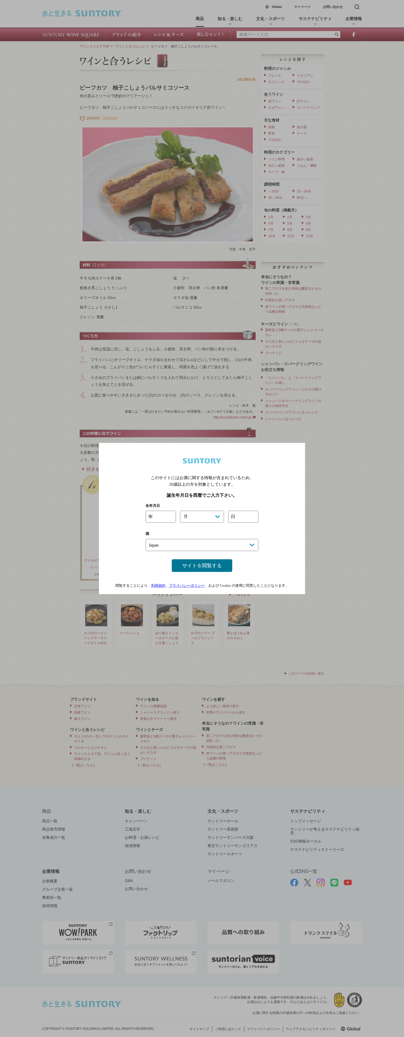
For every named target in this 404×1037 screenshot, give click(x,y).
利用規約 (158, 585)
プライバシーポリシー (187, 585)
